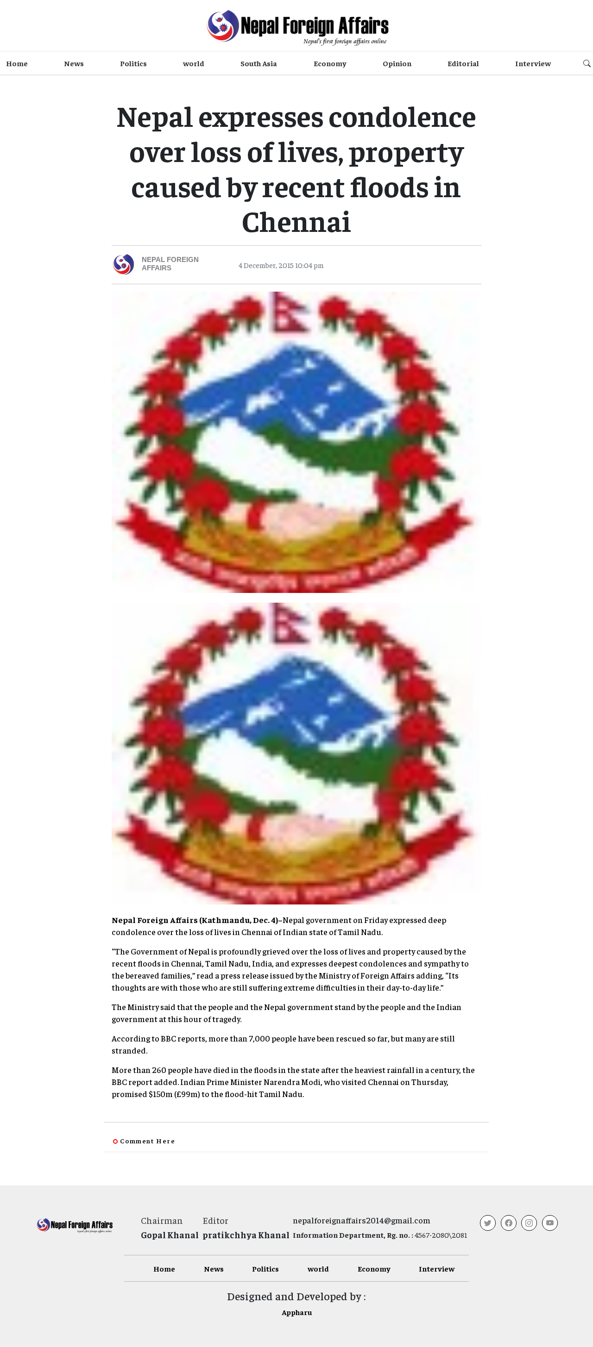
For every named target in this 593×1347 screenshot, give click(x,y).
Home (17, 63)
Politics (133, 63)
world (193, 63)
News (74, 63)
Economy (330, 63)
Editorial (463, 63)
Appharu (297, 1311)
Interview (533, 63)
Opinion (397, 63)
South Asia (258, 63)
